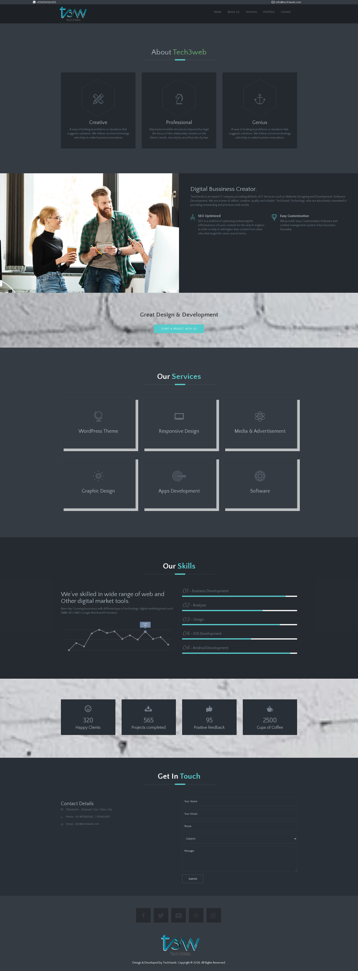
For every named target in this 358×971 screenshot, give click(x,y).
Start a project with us (179, 329)
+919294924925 (45, 2)
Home (217, 12)
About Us (233, 12)
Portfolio (269, 12)
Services (251, 12)
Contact (286, 12)
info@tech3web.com (288, 2)
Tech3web (170, 962)
